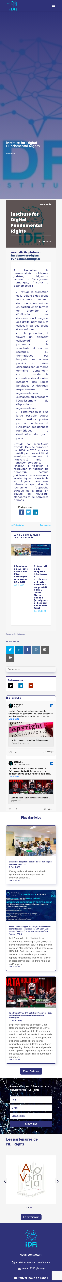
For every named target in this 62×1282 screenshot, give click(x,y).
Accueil (16, 252)
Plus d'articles (31, 1071)
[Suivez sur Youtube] (30, 685)
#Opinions (31, 252)
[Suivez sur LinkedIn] (20, 685)
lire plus (15, 880)
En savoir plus (31, 1217)
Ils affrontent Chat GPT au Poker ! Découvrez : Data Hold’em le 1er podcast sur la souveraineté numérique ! (30, 1015)
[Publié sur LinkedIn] (51, 705)
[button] (31, 1207)
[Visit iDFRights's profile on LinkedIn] (11, 705)
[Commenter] (15, 751)
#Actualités (45, 204)
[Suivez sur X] (10, 685)
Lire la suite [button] (14, 719)
